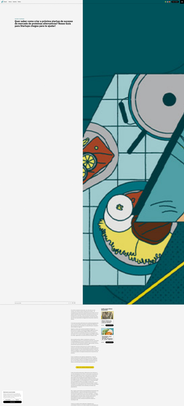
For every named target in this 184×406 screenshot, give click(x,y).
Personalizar (8, 399)
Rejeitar (17, 399)
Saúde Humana (19, 19)
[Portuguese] (165, 2)
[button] (69, 303)
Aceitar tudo (12, 402)
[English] (167, 2)
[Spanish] (169, 2)
